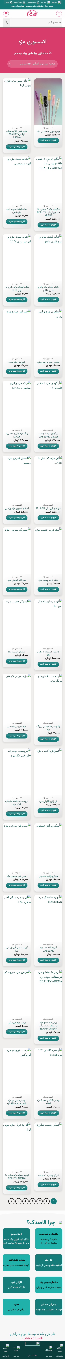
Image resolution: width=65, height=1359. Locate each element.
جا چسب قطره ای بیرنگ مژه (48, 728)
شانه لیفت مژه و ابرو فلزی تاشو (48, 289)
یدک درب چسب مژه (48, 580)
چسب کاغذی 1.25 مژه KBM (48, 1102)
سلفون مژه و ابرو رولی (48, 362)
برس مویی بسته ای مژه (48, 131)
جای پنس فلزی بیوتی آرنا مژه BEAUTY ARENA (16, 134)
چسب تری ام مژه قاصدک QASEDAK (16, 1102)
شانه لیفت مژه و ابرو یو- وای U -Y (17, 289)
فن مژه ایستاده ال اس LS (48, 653)
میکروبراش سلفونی (48, 876)
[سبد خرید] (6, 14)
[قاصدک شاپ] (32, 13)
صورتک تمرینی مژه (17, 580)
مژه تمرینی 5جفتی (16, 726)
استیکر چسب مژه (16, 652)
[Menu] (59, 14)
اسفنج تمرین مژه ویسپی (17, 508)
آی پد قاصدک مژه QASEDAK (48, 949)
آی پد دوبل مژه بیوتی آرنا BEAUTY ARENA (17, 1177)
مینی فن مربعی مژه (16, 876)
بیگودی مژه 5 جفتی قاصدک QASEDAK (48, 435)
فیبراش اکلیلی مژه (48, 801)
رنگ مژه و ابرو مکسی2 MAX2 (17, 435)
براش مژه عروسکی (17, 1022)
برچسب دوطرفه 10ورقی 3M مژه (16, 803)
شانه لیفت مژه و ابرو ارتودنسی (16, 211)
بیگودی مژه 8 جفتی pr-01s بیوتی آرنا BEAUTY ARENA (48, 212)
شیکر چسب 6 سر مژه (48, 1175)
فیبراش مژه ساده (16, 362)
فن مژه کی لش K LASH (48, 508)
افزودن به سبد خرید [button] (48, 140)
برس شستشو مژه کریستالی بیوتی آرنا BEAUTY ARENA (48, 1026)
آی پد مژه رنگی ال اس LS (17, 949)
